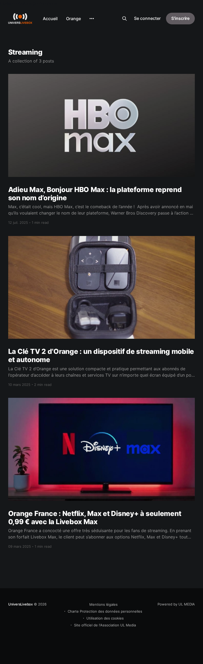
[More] (92, 19)
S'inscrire (180, 18)
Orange (73, 18)
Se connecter (147, 18)
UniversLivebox (20, 604)
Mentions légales (103, 604)
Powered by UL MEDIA (176, 604)
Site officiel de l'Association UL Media (105, 625)
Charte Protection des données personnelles (105, 611)
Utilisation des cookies (105, 618)
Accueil (50, 18)
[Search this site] (124, 18)
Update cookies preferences (28, 3)
